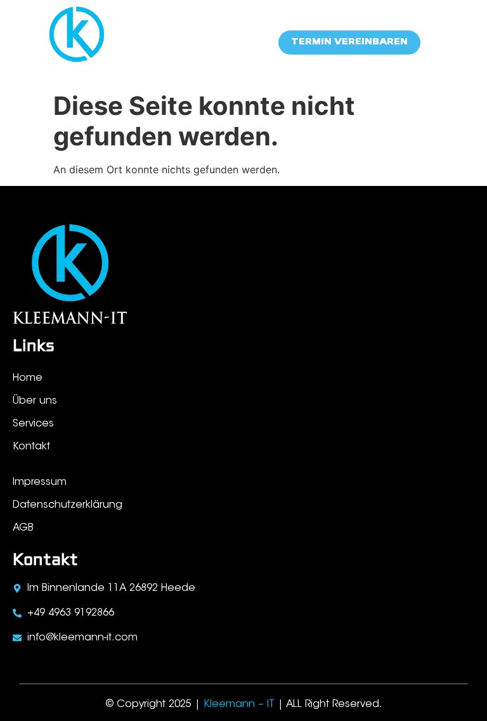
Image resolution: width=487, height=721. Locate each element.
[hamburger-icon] (447, 43)
